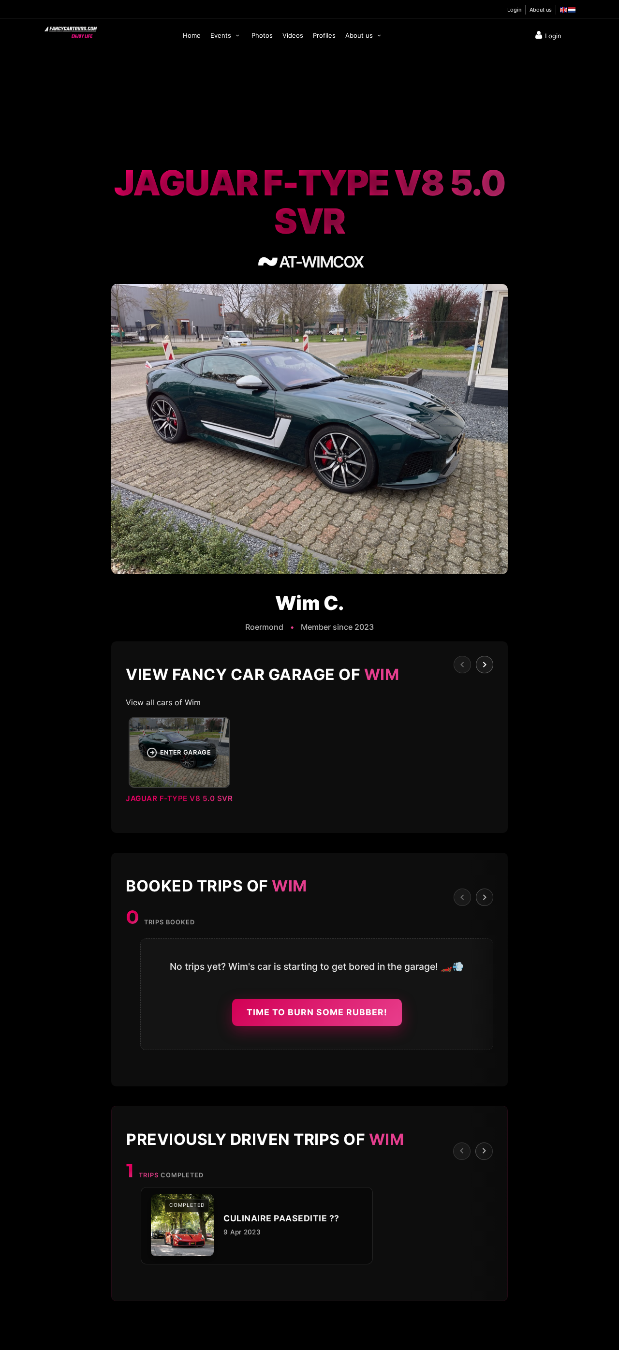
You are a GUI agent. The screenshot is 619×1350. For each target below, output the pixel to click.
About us (541, 9)
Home (192, 35)
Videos (292, 35)
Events (221, 35)
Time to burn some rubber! (317, 1012)
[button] (309, 763)
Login (514, 9)
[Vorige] (462, 664)
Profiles (324, 35)
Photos (262, 35)
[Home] (70, 30)
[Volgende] (484, 664)
